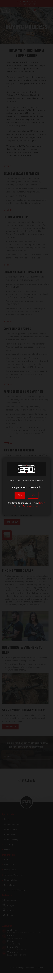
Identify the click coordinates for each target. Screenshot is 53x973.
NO (33, 495)
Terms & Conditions (31, 506)
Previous (5, 967)
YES (20, 495)
